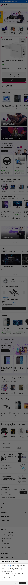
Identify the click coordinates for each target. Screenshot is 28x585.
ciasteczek (8, 565)
